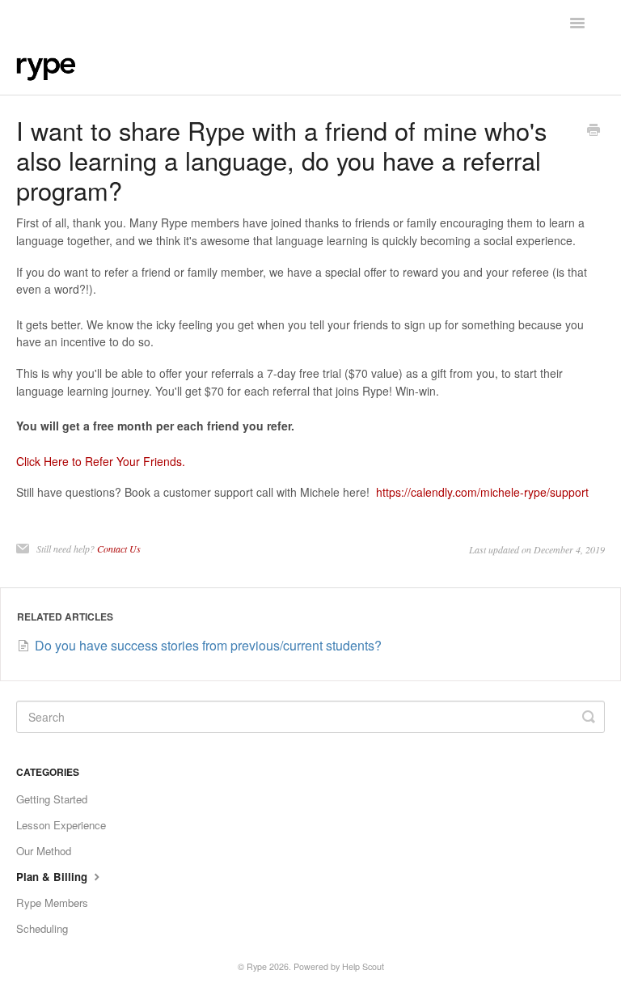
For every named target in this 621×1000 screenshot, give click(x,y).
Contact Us (119, 548)
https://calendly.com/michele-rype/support (482, 492)
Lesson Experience (61, 825)
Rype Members (52, 902)
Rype (257, 966)
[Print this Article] (593, 131)
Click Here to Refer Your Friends (99, 461)
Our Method (43, 850)
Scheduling (42, 928)
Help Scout (363, 966)
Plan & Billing (53, 876)
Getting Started (51, 799)
